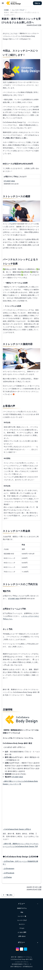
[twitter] (25, 949)
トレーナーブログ (18, 10)
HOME (6, 10)
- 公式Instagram (8, 868)
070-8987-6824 (9, 181)
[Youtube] (21, 949)
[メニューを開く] (2, 3)
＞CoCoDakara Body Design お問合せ (17, 829)
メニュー (28, 903)
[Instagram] (17, 949)
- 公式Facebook (8, 873)
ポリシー (28, 942)
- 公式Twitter (7, 877)
